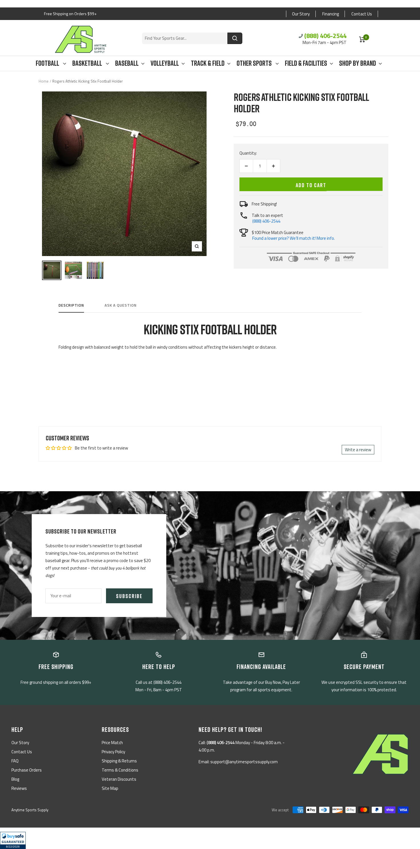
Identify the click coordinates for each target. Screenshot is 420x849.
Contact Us (361, 14)
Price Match (112, 742)
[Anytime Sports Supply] (80, 39)
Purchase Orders (26, 770)
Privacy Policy (113, 751)
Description (71, 305)
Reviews (19, 788)
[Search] (234, 38)
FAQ (15, 761)
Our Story (301, 14)
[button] (13, 840)
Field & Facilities (306, 63)
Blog (15, 779)
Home (44, 81)
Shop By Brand (357, 63)
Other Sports (255, 63)
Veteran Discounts (119, 779)
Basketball (87, 63)
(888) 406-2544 (325, 36)
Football (48, 63)
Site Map (110, 788)
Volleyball (165, 63)
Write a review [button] (358, 449)
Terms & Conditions (120, 770)
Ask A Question (121, 305)
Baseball (127, 63)
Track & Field (208, 63)
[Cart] (362, 39)
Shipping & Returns (119, 761)
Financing (330, 14)
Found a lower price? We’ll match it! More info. (293, 238)
